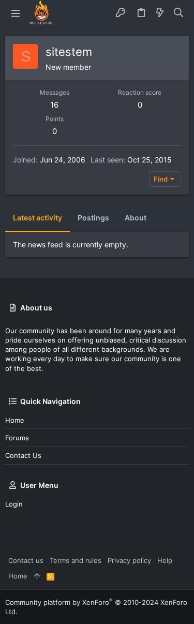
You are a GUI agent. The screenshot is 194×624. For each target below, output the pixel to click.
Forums (17, 438)
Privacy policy (129, 560)
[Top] (37, 576)
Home (14, 420)
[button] (15, 13)
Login (14, 504)
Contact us (23, 455)
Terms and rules (75, 560)
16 (54, 105)
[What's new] (160, 13)
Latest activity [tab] (37, 217)
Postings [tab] (93, 217)
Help (164, 560)
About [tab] (135, 217)
